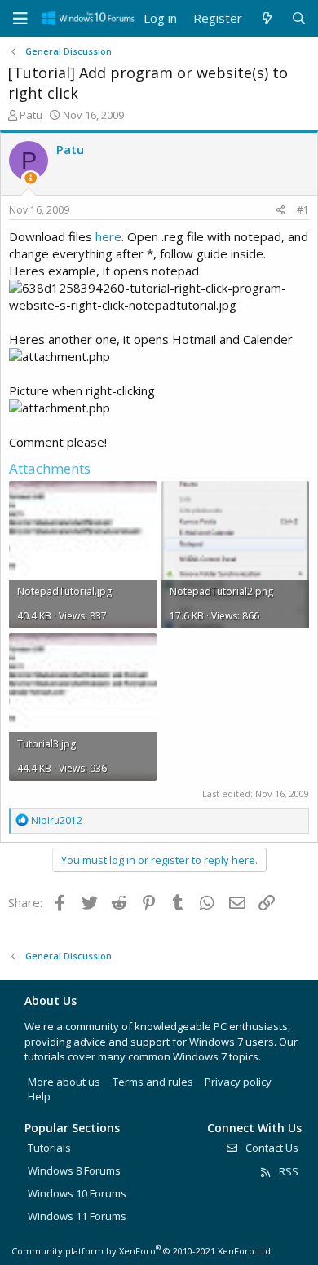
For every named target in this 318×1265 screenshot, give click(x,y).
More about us (64, 1081)
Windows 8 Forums (74, 1170)
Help (39, 1096)
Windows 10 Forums (77, 1193)
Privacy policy (238, 1081)
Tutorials (49, 1147)
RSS (287, 1171)
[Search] (299, 18)
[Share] (281, 210)
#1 (303, 210)
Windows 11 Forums (77, 1216)
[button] (20, 19)
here (108, 236)
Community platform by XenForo (142, 1251)
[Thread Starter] (30, 178)
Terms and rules (153, 1081)
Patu (31, 115)
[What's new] (266, 18)
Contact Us (270, 1147)
